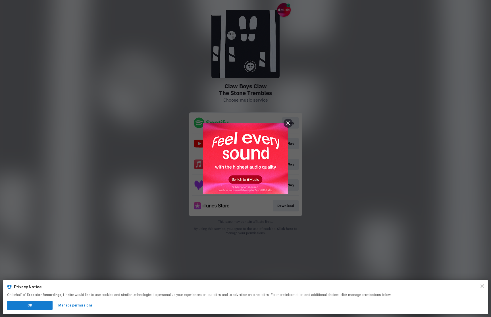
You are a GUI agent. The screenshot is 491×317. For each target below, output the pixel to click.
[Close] (482, 286)
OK (30, 305)
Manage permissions (75, 305)
